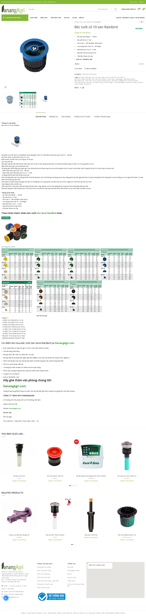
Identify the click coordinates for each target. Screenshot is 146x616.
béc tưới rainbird (101, 79)
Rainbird (126, 18)
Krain (132, 18)
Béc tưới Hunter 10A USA (55, 476)
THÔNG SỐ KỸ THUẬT (82, 117)
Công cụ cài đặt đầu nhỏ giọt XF (19, 535)
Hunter (55, 478)
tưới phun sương (131, 82)
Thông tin (71, 564)
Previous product (140, 22)
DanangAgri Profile (73, 570)
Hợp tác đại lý (71, 577)
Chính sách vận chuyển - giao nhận (48, 581)
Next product (144, 22)
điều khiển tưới (79, 81)
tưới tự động (79, 84)
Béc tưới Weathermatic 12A (127, 535)
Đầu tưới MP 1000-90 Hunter (55, 535)
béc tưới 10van (100, 77)
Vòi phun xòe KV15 (19, 476)
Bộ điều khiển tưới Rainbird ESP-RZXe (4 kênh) (91, 476)
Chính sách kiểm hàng (44, 570)
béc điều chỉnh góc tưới (86, 77)
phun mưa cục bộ (91, 81)
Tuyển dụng (71, 581)
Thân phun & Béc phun (89, 74)
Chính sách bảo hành (43, 577)
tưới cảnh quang (80, 82)
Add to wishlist (91, 68)
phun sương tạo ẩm (104, 81)
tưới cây (88, 82)
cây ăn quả (110, 79)
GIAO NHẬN (65, 117)
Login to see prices (133, 31)
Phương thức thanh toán (45, 584)
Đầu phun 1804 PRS (91, 535)
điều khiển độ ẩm (129, 79)
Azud (137, 18)
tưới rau (140, 82)
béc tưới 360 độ (111, 77)
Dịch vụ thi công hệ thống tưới (75, 585)
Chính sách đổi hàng (43, 574)
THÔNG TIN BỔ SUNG (102, 117)
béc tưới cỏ (120, 77)
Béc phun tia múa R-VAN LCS (126, 476)
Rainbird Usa (123, 81)
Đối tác (69, 574)
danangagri (119, 79)
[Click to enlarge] (5, 87)
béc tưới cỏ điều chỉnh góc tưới (85, 79)
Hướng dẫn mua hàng (44, 567)
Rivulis (142, 18)
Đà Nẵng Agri (78, 22)
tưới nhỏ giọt (108, 82)
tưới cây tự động (98, 82)
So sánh (79, 68)
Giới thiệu (70, 567)
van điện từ (87, 84)
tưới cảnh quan (133, 81)
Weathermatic (126, 537)
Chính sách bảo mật (43, 587)
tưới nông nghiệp (119, 82)
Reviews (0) (53, 117)
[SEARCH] (115, 9)
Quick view (35, 446)
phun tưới (115, 81)
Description (41, 117)
